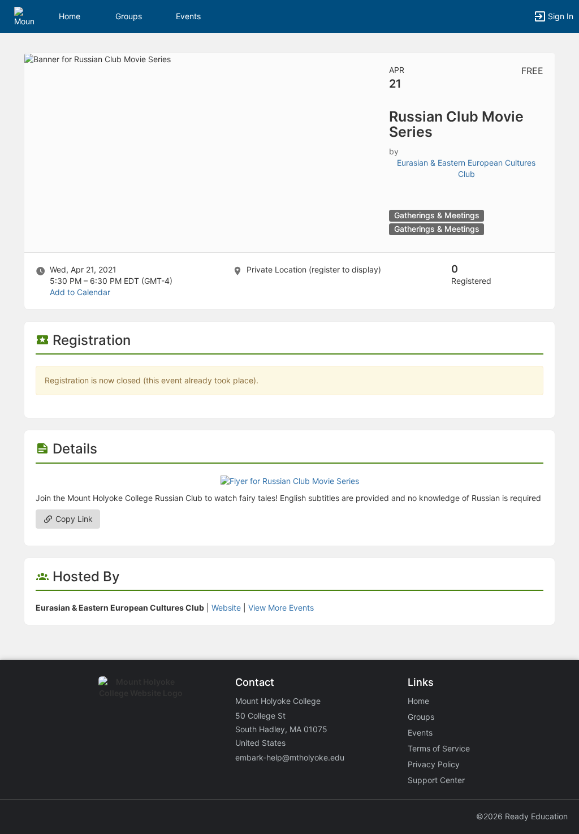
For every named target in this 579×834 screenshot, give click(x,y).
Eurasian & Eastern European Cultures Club (466, 168)
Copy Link (73, 519)
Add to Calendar (80, 292)
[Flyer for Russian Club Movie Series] (290, 480)
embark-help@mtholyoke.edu (289, 757)
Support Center (436, 780)
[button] (24, 15)
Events (188, 16)
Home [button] (69, 16)
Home (418, 701)
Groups (128, 16)
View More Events (281, 607)
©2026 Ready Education (522, 816)
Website (226, 607)
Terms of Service (439, 748)
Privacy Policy (434, 764)
